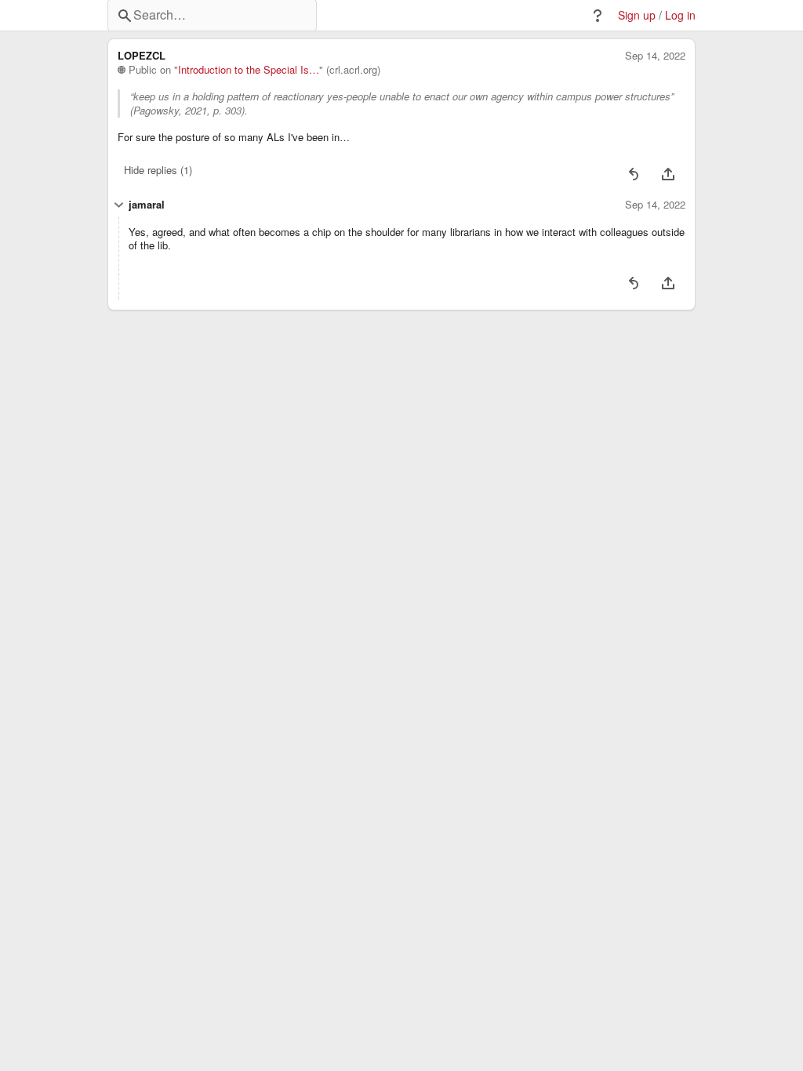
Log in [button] (680, 15)
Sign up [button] (637, 15)
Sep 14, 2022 (655, 56)
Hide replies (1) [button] (158, 169)
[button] (597, 15)
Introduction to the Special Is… (248, 70)
